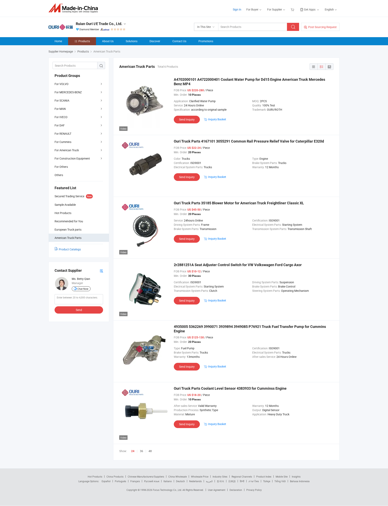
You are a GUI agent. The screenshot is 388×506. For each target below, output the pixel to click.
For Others (61, 167)
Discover (155, 41)
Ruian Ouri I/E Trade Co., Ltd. (99, 24)
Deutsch (180, 481)
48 (150, 451)
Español (106, 481)
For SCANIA (62, 100)
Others (59, 175)
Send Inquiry (187, 119)
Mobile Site (282, 476)
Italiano (167, 481)
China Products (114, 476)
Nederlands (195, 481)
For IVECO (61, 117)
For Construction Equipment (72, 158)
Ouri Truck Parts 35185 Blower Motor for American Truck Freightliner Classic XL (239, 203)
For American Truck (67, 150)
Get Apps (309, 9)
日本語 (232, 481)
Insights (296, 476)
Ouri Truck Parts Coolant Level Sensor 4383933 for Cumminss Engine (230, 388)
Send (79, 310)
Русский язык (151, 481)
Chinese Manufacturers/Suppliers (146, 476)
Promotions (205, 41)
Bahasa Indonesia (300, 481)
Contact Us (179, 41)
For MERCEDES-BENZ (68, 92)
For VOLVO (62, 84)
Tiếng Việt (280, 481)
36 (141, 451)
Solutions (131, 41)
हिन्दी (242, 481)
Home (58, 41)
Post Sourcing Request (322, 27)
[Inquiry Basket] (293, 9)
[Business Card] (101, 270)
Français (135, 481)
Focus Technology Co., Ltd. (167, 489)
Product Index (263, 476)
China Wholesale (177, 476)
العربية (209, 481)
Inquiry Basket (217, 119)
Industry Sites (220, 476)
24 (132, 451)
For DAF (60, 125)
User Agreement (216, 489)
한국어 (220, 481)
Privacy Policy (254, 489)
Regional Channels (242, 476)
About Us (108, 41)
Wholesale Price (199, 476)
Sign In (237, 9)
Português (120, 481)
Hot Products (95, 476)
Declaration (236, 489)
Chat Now (82, 288)
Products (84, 41)
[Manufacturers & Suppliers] (74, 8)
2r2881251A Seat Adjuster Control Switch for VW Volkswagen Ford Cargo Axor (238, 265)
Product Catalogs (70, 249)
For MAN (60, 109)
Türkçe (266, 481)
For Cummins (63, 142)
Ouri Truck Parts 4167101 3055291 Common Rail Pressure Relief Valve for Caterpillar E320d (249, 141)
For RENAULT (63, 133)
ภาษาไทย (254, 481)
